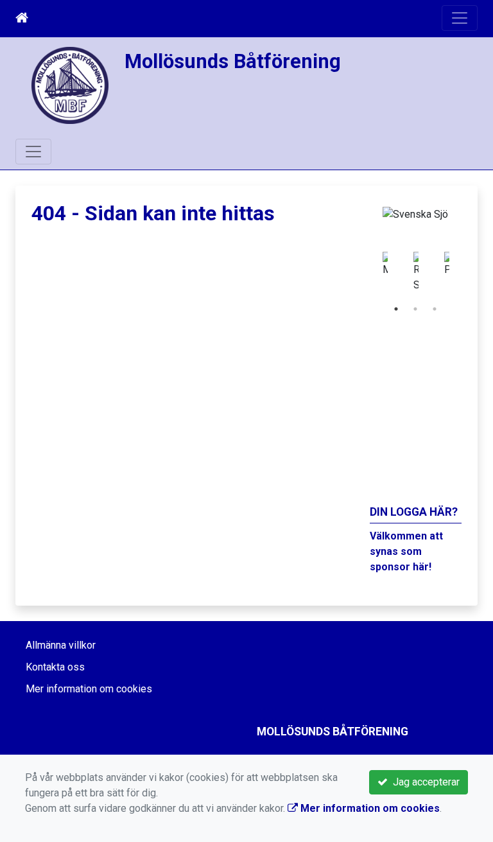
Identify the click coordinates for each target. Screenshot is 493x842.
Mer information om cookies (89, 689)
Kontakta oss (55, 667)
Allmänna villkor (61, 645)
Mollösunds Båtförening (233, 61)
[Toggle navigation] (460, 18)
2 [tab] (415, 309)
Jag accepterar (424, 782)
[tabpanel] (374, 272)
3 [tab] (434, 309)
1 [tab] (396, 309)
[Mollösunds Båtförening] (69, 84)
